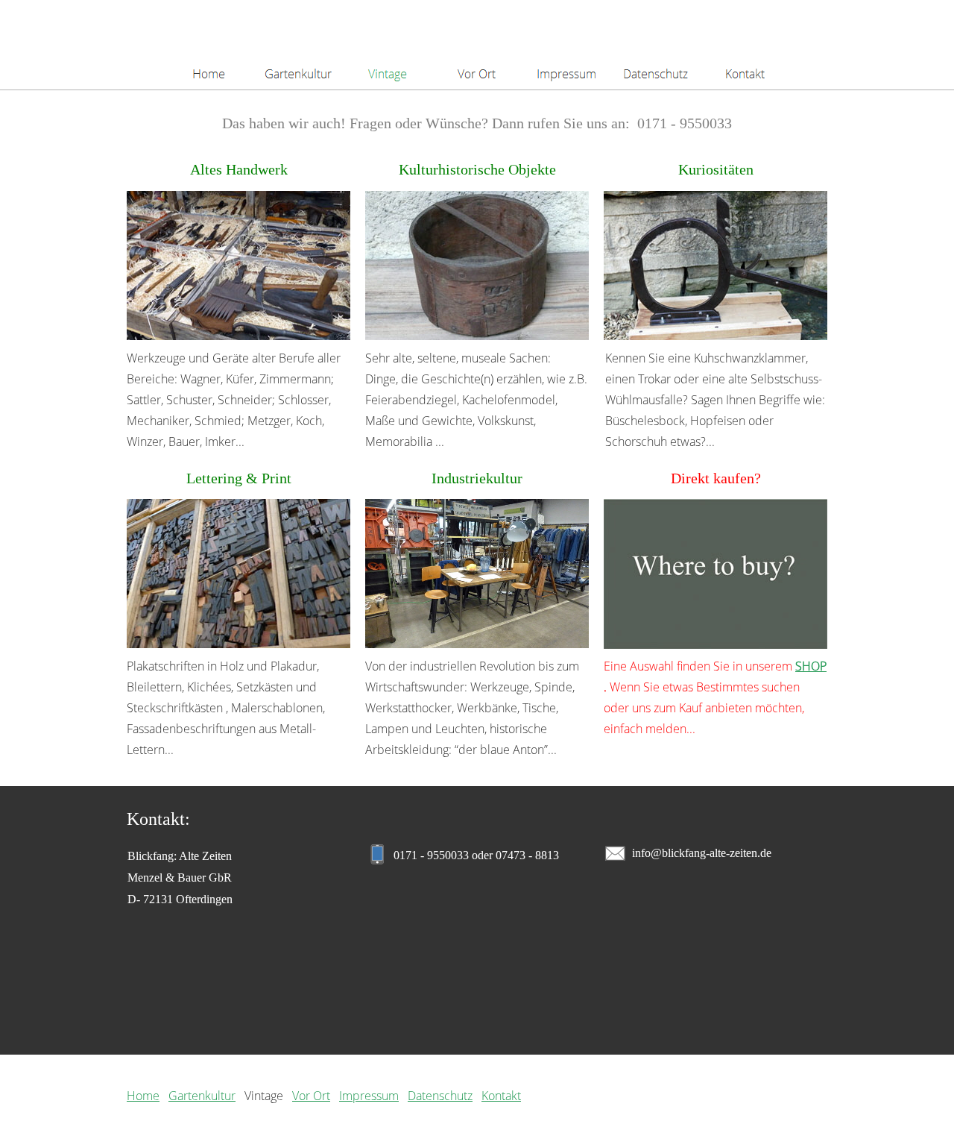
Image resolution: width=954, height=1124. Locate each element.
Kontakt (501, 1095)
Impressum (369, 1095)
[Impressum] (566, 45)
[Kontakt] (745, 45)
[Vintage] (387, 45)
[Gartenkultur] (298, 45)
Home (143, 1095)
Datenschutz (440, 1095)
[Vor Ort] (477, 45)
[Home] (208, 45)
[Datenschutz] (656, 45)
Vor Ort (311, 1095)
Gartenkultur (202, 1095)
